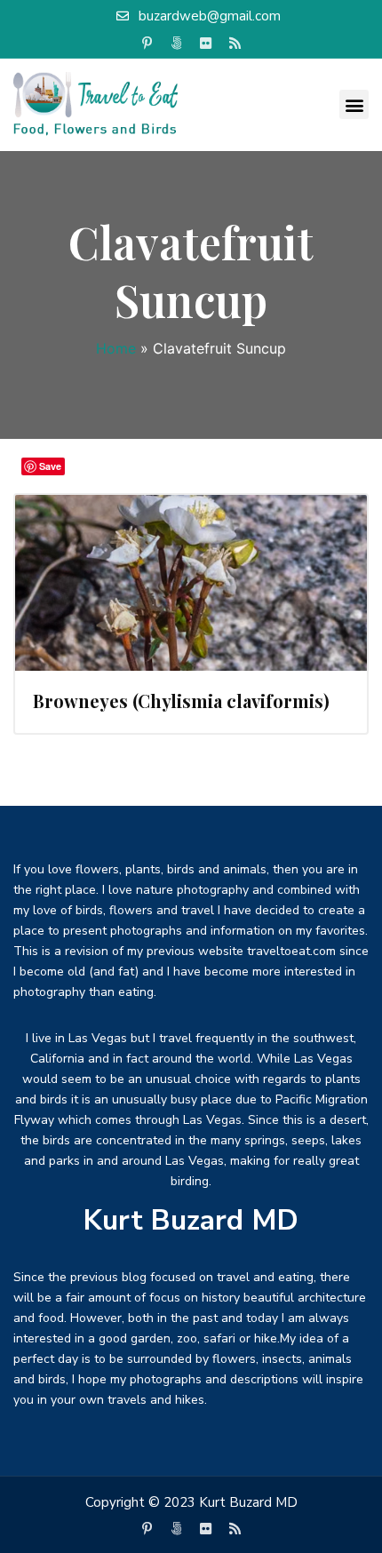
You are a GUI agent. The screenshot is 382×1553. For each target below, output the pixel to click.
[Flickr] (206, 44)
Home (116, 348)
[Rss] (235, 44)
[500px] (177, 44)
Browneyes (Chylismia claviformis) (181, 701)
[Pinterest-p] (147, 44)
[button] (354, 104)
